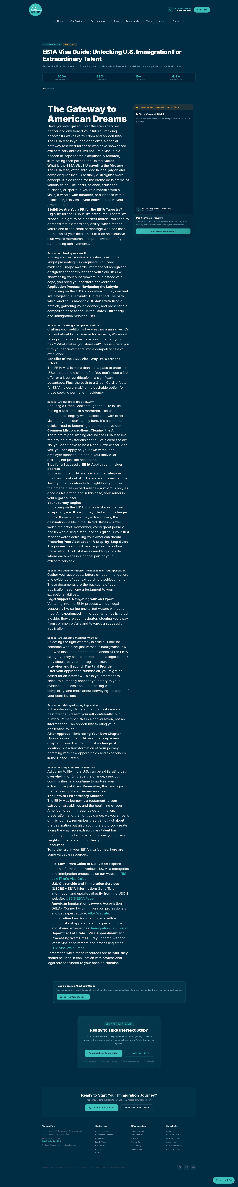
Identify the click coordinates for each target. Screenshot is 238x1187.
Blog (116, 21)
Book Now (202, 10)
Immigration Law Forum (109, 928)
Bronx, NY (135, 1138)
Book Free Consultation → (163, 231)
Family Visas (100, 1142)
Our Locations (98, 21)
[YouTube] (193, 1167)
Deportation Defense (104, 1135)
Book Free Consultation (137, 1107)
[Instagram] (186, 1167)
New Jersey (136, 1145)
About (162, 21)
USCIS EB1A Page (80, 898)
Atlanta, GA (135, 1142)
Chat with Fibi (226, 1180)
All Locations (136, 1149)
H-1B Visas (100, 1149)
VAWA (97, 1153)
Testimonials (132, 21)
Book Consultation (174, 1145)
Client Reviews (172, 1135)
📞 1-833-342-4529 (138, 1053)
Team (149, 21)
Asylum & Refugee (103, 1131)
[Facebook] (179, 1167)
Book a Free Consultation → (73, 997)
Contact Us (171, 1142)
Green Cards (100, 1145)
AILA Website (98, 913)
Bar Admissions (173, 1149)
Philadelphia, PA (137, 1131)
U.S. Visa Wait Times (68, 948)
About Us (170, 1131)
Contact (176, 21)
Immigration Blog (173, 1138)
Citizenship (100, 1138)
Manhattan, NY (137, 1135)
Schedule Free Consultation (103, 1053)
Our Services (76, 21)
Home (60, 21)
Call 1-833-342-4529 (103, 1107)
